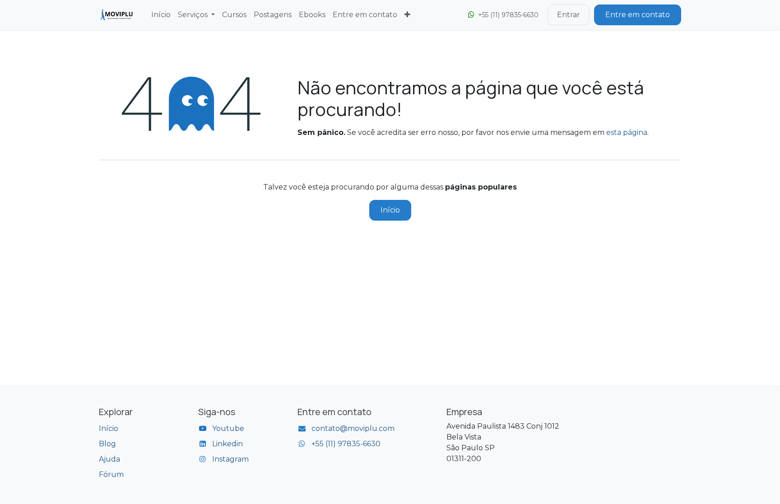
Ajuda (109, 459)
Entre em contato (637, 14)
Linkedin (227, 443)
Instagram (230, 459)
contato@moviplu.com (353, 428)
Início (390, 210)
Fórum (111, 474)
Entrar (568, 14)
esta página (626, 132)
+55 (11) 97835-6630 (346, 443)
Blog (107, 443)
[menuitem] (161, 15)
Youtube (228, 428)
